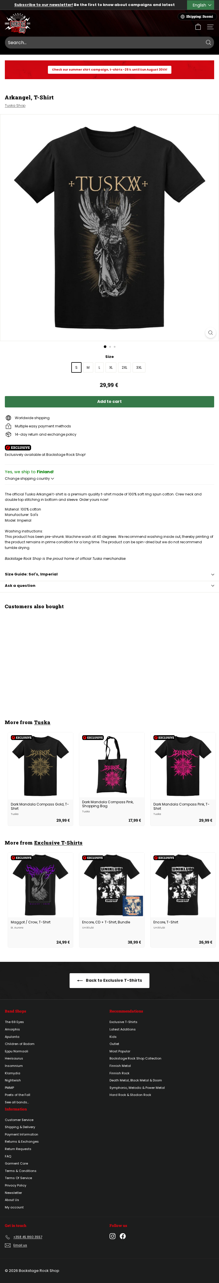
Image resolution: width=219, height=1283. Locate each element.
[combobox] (109, 42)
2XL (124, 367)
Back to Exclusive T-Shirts (113, 980)
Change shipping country (28, 478)
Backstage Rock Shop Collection (135, 1058)
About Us (12, 1200)
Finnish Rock (119, 1073)
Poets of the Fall (17, 1095)
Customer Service (19, 1120)
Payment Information (21, 1134)
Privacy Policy (15, 1185)
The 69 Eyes (14, 1022)
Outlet (114, 1044)
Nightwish (13, 1080)
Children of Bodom (20, 1044)
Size (109, 356)
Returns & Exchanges (22, 1141)
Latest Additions (123, 1029)
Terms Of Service (18, 1178)
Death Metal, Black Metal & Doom (136, 1080)
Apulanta (12, 1036)
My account (14, 1207)
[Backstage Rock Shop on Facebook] (123, 1236)
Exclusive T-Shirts (58, 842)
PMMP (9, 1087)
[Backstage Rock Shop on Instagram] (112, 1236)
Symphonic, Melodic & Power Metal (137, 1087)
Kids (113, 1036)
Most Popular (120, 1051)
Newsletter (13, 1192)
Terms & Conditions (20, 1171)
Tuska (42, 722)
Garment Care (16, 1163)
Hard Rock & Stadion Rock (130, 1095)
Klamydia (12, 1073)
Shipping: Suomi (199, 16)
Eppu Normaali (16, 1051)
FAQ (8, 1156)
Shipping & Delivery (20, 1127)
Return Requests (18, 1149)
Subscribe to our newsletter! (43, 4)
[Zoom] (210, 332)
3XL (139, 367)
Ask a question (20, 585)
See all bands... (17, 1102)
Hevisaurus (14, 1058)
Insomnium (14, 1065)
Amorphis (12, 1029)
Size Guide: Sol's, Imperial (31, 574)
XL (111, 367)
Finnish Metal (120, 1065)
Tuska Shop (15, 105)
